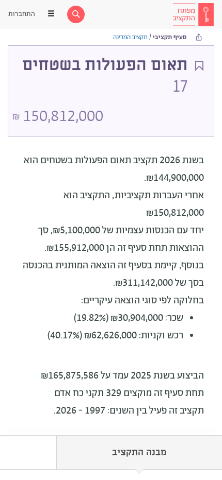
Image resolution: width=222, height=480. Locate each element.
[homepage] (193, 14)
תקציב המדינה (130, 37)
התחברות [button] (21, 14)
